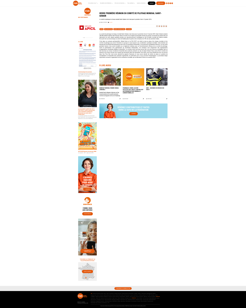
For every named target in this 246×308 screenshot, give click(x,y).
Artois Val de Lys (94, 299)
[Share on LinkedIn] (162, 26)
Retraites (127, 296)
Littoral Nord (114, 301)
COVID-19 (139, 293)
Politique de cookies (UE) (83, 303)
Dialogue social (108, 29)
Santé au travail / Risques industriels (136, 296)
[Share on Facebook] (157, 26)
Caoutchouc (93, 298)
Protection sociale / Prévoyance (114, 296)
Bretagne (118, 299)
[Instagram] (172, 3)
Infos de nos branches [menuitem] (119, 3)
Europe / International (119, 29)
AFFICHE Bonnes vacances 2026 (87, 151)
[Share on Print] (166, 26)
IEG (99, 298)
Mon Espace (160, 3)
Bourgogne (114, 299)
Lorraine (118, 301)
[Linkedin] (166, 3)
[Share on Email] (164, 26)
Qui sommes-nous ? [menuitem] (92, 3)
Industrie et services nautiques (106, 298)
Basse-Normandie (108, 299)
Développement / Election (151, 293)
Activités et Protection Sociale (98, 293)
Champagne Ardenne (131, 299)
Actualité (110, 22)
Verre (101, 29)
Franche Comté (145, 299)
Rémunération (122, 296)
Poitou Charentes (144, 301)
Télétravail (145, 296)
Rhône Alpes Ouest (94, 302)
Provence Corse (150, 301)
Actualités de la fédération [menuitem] (105, 3)
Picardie (138, 301)
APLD (105, 293)
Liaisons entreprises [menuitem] (141, 3)
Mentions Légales (81, 302)
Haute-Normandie (152, 299)
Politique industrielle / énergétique (101, 296)
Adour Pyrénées (139, 298)
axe (91, 293)
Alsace (158, 298)
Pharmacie (123, 298)
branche (158, 296)
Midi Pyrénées (128, 301)
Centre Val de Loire (123, 299)
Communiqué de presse (85, 72)
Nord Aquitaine (134, 301)
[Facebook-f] (170, 3)
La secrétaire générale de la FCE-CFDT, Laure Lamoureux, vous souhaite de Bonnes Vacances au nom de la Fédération (86, 111)
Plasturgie (127, 298)
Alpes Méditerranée (152, 298)
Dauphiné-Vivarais (139, 299)
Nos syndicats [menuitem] (131, 3)
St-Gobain (128, 29)
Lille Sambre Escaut (108, 301)
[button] (97, 3)
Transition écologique (151, 296)
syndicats (134, 298)
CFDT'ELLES (111, 293)
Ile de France (93, 301)
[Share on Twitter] (159, 26)
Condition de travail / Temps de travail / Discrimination (124, 293)
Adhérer (152, 3)
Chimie (97, 298)
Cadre (107, 293)
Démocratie (144, 293)
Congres (135, 293)
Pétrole (119, 298)
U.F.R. (108, 302)
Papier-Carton (114, 298)
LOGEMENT (93, 296)
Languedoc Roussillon (100, 301)
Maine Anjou (123, 301)
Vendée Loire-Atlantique (102, 302)
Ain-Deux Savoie (146, 298)
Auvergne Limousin (100, 299)
